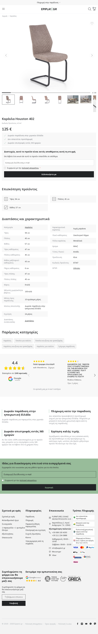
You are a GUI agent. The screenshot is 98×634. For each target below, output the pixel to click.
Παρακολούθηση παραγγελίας (33, 525)
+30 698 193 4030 (59, 532)
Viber (54, 555)
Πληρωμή (29, 520)
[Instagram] (83, 624)
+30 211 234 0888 (59, 535)
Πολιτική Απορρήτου (33, 624)
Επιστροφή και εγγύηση (35, 530)
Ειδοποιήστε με (49, 174)
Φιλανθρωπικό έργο (10, 520)
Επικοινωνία (7, 537)
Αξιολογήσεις (7, 534)
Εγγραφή (49, 487)
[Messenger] (91, 624)
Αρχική (4, 16)
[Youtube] (87, 624)
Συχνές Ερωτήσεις (33, 534)
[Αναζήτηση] (89, 9)
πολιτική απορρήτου (30, 168)
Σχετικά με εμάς (8, 516)
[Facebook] (78, 624)
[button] (49, 2)
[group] (44, 373)
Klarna (28, 537)
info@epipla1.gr (58, 548)
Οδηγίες (76, 268)
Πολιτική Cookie (65, 624)
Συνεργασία (7, 524)
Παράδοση (30, 516)
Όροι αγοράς (50, 624)
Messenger (56, 551)
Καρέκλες (13, 16)
